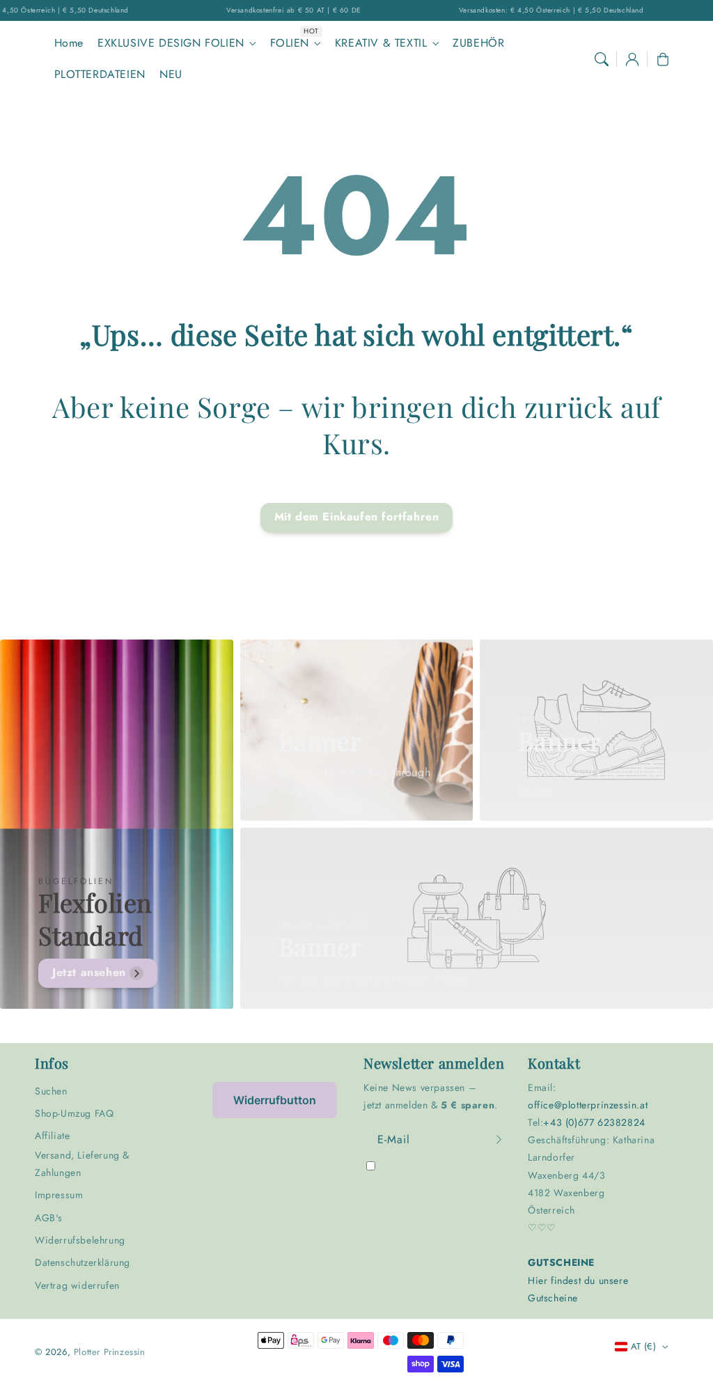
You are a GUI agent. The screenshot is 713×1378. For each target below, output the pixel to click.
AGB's (49, 1218)
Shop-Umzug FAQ (74, 1113)
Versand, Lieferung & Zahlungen (82, 1163)
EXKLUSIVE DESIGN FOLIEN (170, 43)
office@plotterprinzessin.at (588, 1105)
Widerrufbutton (274, 1100)
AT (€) (643, 1346)
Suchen (51, 1091)
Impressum (59, 1195)
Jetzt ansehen (89, 972)
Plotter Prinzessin (110, 1351)
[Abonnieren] (498, 1140)
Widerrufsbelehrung (80, 1240)
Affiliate (52, 1136)
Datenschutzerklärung (82, 1262)
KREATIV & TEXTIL (381, 43)
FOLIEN (290, 43)
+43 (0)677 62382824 (594, 1122)
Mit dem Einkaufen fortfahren (356, 517)
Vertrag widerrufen (77, 1285)
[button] (601, 59)
